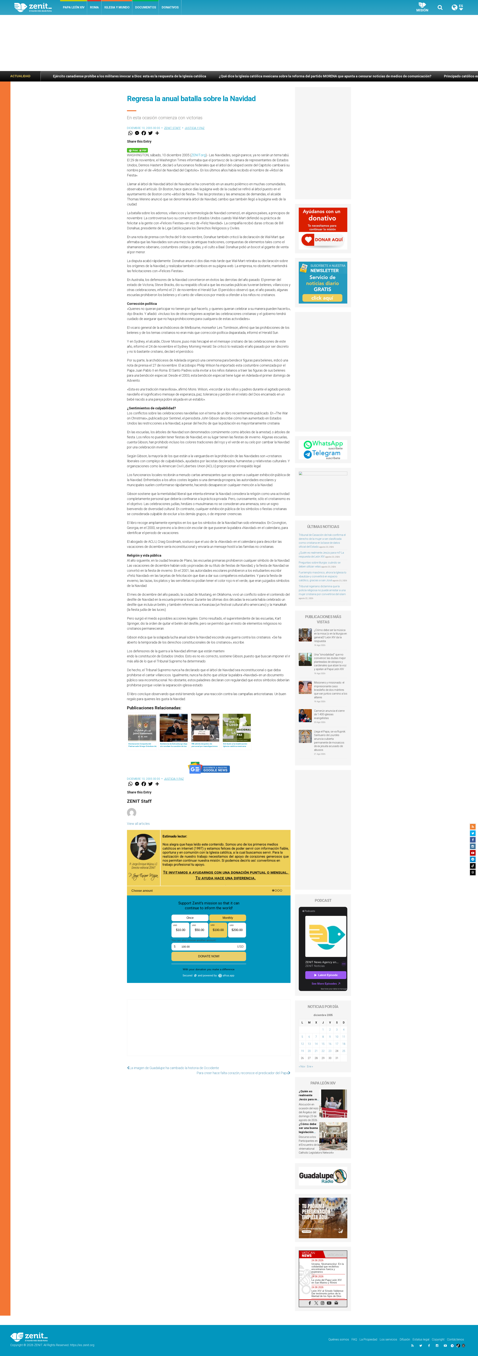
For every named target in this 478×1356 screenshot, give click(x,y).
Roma (94, 7)
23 (329, 1050)
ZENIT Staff (172, 128)
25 (343, 1050)
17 (336, 1043)
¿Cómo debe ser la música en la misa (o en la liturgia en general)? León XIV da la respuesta (330, 636)
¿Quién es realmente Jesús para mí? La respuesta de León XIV (309, 1099)
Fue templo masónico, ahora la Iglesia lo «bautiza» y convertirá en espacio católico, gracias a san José (322, 576)
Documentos (145, 7)
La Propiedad (368, 1339)
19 (302, 1050)
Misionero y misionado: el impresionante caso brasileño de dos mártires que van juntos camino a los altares (330, 690)
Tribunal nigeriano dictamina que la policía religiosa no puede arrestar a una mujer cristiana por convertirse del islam (322, 590)
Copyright (438, 1339)
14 (316, 1043)
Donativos (170, 7)
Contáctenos (455, 1339)
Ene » (310, 1066)
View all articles (138, 824)
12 (302, 1043)
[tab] (311, 1254)
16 (329, 1043)
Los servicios (388, 1339)
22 (323, 1050)
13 (309, 1043)
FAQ (354, 1339)
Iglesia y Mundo (117, 7)
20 (309, 1050)
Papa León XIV (73, 7)
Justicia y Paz (195, 128)
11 (343, 1036)
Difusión (405, 1339)
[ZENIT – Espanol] (37, 7)
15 (323, 1043)
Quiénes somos (338, 1339)
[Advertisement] (239, 43)
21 (316, 1050)
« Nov (302, 1066)
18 (343, 1043)
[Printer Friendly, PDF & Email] (137, 150)
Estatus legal (421, 1339)
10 (336, 1036)
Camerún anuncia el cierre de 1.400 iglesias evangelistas (329, 714)
